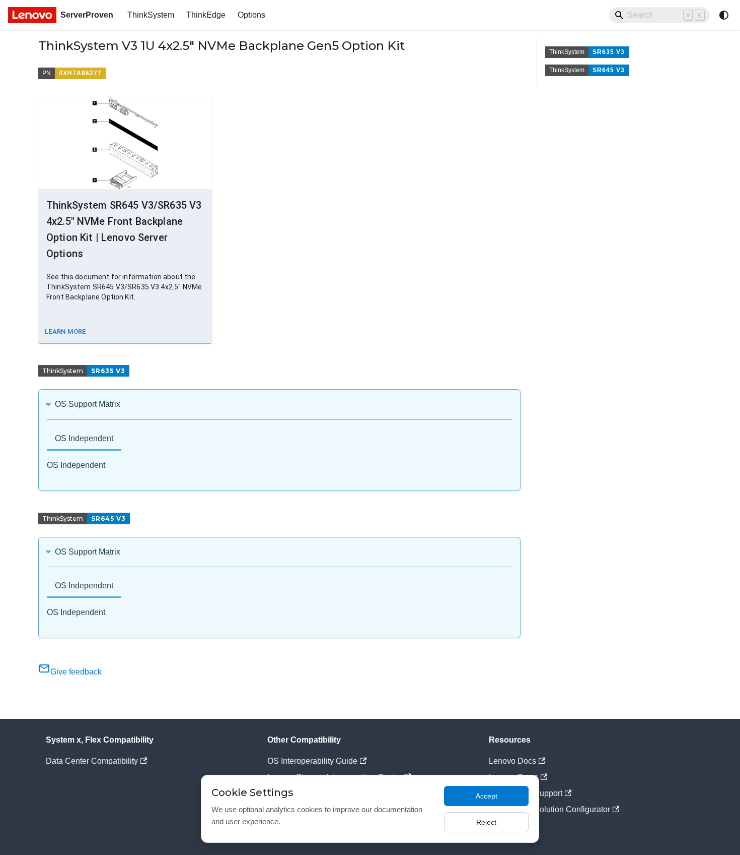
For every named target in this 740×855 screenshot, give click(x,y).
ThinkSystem (150, 15)
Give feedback (76, 671)
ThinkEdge (206, 15)
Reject (486, 822)
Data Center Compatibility (92, 761)
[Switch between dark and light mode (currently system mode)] (724, 15)
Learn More (65, 331)
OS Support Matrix (87, 404)
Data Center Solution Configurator (549, 809)
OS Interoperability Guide (312, 761)
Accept (486, 796)
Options (251, 15)
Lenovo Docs (512, 761)
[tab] (84, 439)
